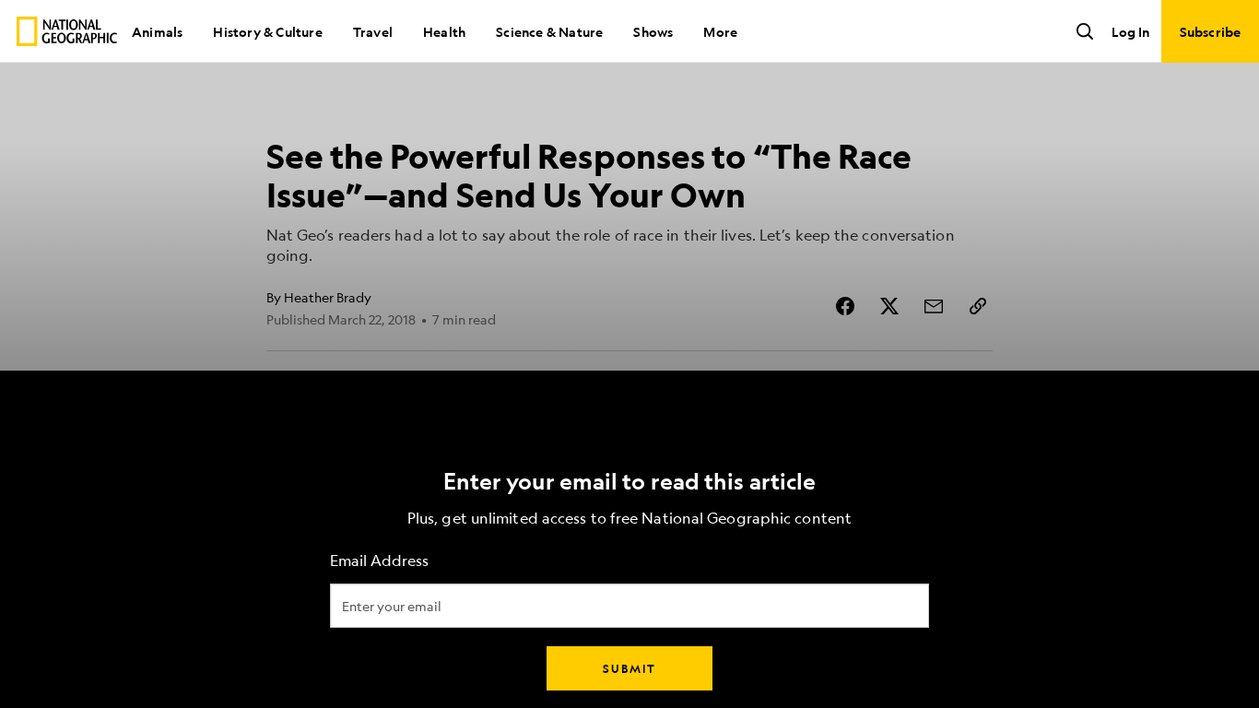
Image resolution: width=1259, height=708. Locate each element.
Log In (1130, 31)
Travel (373, 31)
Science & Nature (549, 31)
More (720, 31)
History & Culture (267, 31)
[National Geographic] (67, 31)
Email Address (379, 561)
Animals (157, 31)
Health (444, 31)
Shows (653, 31)
